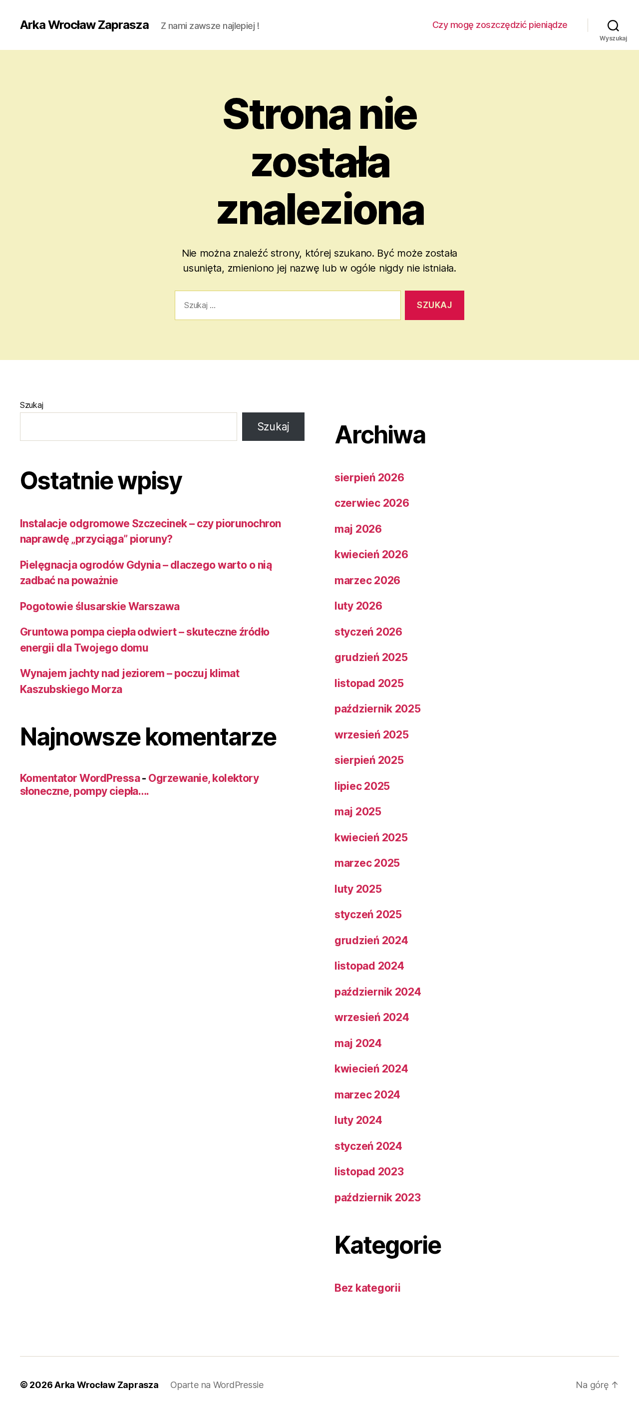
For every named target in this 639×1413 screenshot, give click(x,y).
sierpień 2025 (369, 760)
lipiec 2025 (362, 786)
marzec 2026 (367, 580)
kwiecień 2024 (371, 1068)
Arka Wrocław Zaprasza (84, 25)
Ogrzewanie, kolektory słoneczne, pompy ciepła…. (139, 784)
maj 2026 (358, 529)
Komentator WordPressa (80, 778)
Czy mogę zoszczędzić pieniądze (500, 24)
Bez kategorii (367, 1288)
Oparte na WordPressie (216, 1385)
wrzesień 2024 (371, 1017)
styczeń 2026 (368, 632)
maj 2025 (357, 811)
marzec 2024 (367, 1094)
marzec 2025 (367, 863)
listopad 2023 (369, 1171)
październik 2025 (377, 709)
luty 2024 (358, 1120)
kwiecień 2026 (371, 554)
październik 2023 (377, 1197)
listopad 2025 (369, 683)
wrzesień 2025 (371, 734)
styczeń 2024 (368, 1146)
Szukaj (31, 405)
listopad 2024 (369, 966)
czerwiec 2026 (371, 503)
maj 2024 (358, 1043)
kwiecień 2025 (371, 837)
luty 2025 (358, 889)
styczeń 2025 (368, 914)
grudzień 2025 (371, 657)
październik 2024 (377, 992)
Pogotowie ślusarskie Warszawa (100, 606)
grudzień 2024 (371, 940)
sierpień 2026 (369, 477)
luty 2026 (358, 606)
